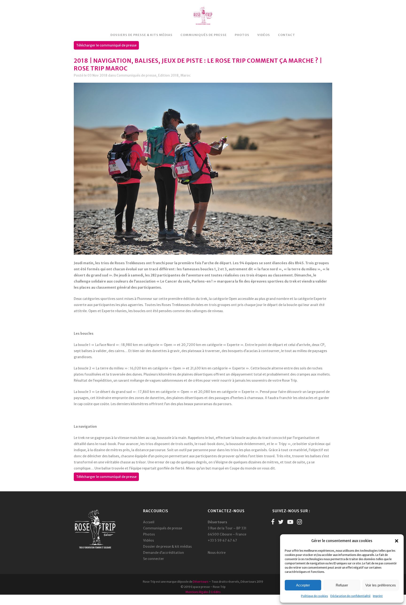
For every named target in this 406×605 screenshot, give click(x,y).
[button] (396, 541)
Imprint (378, 596)
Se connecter (153, 559)
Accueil (148, 522)
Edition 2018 (168, 75)
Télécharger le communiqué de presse (106, 45)
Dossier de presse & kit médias (167, 546)
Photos (149, 534)
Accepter (303, 585)
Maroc (185, 75)
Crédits (216, 592)
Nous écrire (217, 553)
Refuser (342, 585)
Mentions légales (197, 592)
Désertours (200, 581)
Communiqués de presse (136, 75)
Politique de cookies (314, 596)
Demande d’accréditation (163, 553)
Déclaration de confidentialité (350, 596)
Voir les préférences (380, 585)
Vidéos (148, 540)
